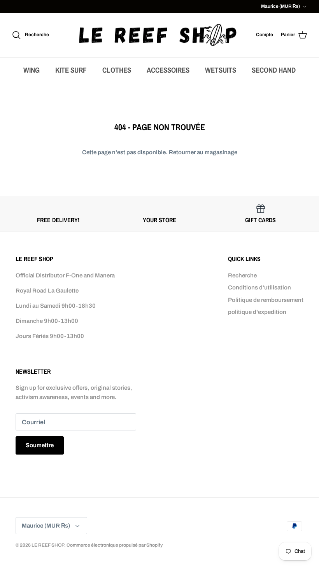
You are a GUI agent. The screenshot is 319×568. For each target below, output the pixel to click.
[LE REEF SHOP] (157, 35)
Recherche (242, 275)
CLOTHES (116, 70)
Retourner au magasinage (203, 152)
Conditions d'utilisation (259, 287)
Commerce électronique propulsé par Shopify (115, 545)
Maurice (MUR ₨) (280, 6)
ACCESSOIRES (168, 70)
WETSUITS (220, 70)
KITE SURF (71, 70)
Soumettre (40, 445)
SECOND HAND (274, 70)
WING (31, 70)
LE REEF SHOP (48, 545)
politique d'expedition (257, 312)
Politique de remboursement (265, 300)
